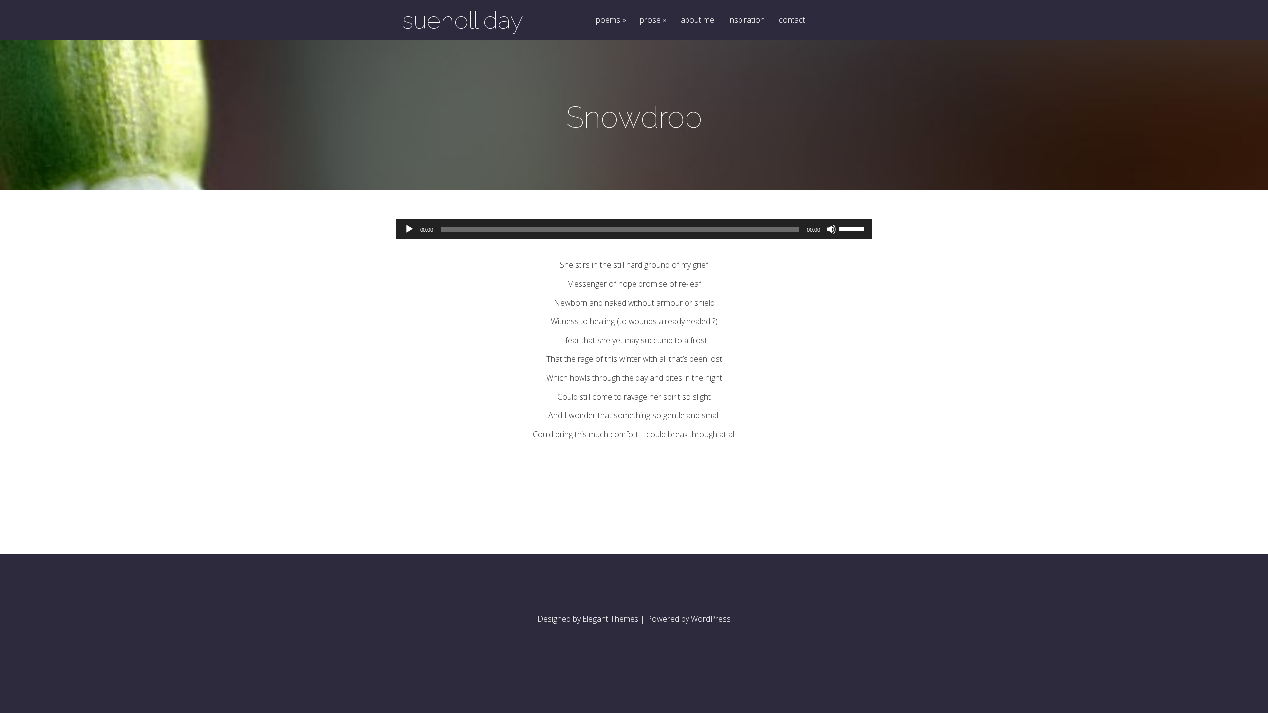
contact (792, 20)
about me (697, 20)
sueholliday (462, 20)
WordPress (711, 618)
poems (608, 20)
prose (650, 20)
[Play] (409, 229)
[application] (634, 229)
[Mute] (831, 229)
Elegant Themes (610, 618)
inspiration (746, 20)
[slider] (853, 228)
